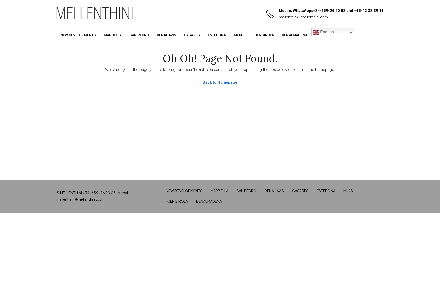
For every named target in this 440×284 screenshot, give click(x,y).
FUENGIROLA (263, 35)
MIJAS (239, 35)
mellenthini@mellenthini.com (303, 17)
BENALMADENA (294, 35)
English (326, 32)
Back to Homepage (220, 82)
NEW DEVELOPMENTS (78, 35)
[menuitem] (375, 35)
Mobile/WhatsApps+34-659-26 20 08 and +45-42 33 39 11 (331, 10)
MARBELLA (113, 35)
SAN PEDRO (139, 35)
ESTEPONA (217, 35)
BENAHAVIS (166, 35)
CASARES (192, 35)
